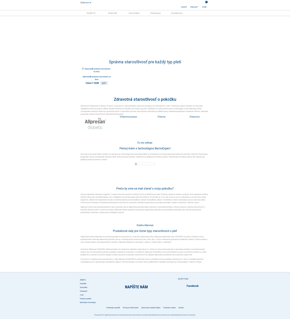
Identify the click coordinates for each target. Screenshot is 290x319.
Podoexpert (155, 13)
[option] (145, 36)
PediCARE (112, 13)
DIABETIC (91, 13)
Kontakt (181, 308)
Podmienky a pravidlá (113, 308)
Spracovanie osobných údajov (150, 308)
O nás (82, 295)
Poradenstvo (177, 13)
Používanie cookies (169, 308)
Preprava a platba (85, 299)
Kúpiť (104, 83)
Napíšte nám (136, 287)
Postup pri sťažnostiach (130, 308)
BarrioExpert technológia (88, 302)
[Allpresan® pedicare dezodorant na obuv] (96, 73)
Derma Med (134, 13)
